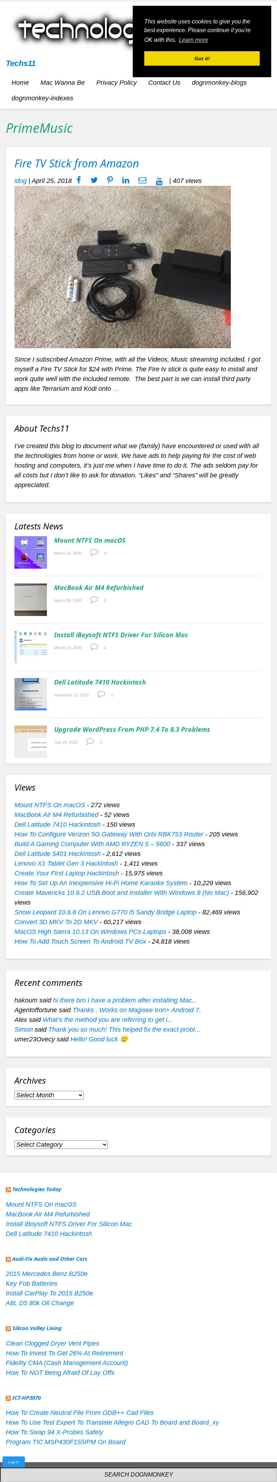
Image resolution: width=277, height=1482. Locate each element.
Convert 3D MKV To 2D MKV (56, 922)
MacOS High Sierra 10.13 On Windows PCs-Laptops (90, 931)
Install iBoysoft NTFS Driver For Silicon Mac (121, 634)
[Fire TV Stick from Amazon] (122, 266)
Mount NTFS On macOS (90, 540)
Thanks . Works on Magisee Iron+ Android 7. (136, 1010)
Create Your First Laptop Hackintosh (66, 873)
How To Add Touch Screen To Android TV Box (80, 941)
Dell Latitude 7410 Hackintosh (100, 682)
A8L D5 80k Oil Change (40, 1303)
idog (20, 180)
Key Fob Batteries (31, 1283)
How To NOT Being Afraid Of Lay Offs (60, 1372)
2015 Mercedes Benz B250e (47, 1273)
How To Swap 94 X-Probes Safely (54, 1432)
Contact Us (164, 82)
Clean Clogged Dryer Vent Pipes (52, 1343)
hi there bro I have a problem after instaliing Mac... (125, 1000)
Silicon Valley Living (37, 1328)
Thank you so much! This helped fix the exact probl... (124, 1029)
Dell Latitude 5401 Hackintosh (57, 853)
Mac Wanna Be (62, 82)
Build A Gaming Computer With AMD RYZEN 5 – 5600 (92, 844)
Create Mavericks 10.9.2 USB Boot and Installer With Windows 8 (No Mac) (121, 892)
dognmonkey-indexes (42, 98)
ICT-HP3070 (26, 1397)
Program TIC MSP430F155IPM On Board (66, 1442)
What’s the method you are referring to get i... (108, 1019)
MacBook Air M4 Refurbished (99, 587)
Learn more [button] (193, 40)
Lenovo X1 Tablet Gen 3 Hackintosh (66, 863)
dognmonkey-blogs (219, 82)
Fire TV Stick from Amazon (76, 163)
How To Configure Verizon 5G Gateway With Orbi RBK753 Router (108, 834)
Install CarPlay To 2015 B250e (49, 1293)
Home (20, 82)
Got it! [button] (202, 58)
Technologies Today (36, 1189)
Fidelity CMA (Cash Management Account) (67, 1363)
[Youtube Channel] (159, 180)
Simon (23, 1029)
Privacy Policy (116, 82)
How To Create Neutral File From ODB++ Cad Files (80, 1412)
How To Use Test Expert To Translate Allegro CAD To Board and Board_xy (112, 1422)
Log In (13, 1462)
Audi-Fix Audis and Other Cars (49, 1258)
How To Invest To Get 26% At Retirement (64, 1353)
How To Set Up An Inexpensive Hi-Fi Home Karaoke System (101, 883)
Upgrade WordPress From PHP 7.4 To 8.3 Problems (132, 729)
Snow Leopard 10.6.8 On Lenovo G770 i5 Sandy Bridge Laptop (105, 912)
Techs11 (21, 63)
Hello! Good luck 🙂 (99, 1039)
